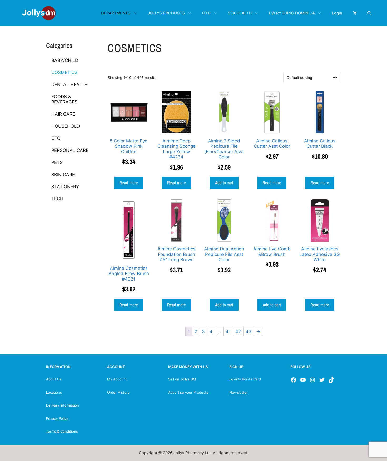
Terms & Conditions (62, 431)
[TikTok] (331, 380)
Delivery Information (62, 405)
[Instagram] (312, 380)
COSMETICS (64, 72)
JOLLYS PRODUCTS (166, 13)
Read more (128, 183)
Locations (54, 392)
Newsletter (238, 392)
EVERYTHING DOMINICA (292, 13)
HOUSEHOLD (65, 126)
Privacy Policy (57, 418)
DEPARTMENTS (116, 13)
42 (238, 331)
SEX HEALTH (240, 13)
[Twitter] (322, 380)
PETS (57, 162)
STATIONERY (65, 186)
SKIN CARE (63, 174)
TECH (57, 198)
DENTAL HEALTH (69, 84)
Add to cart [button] (224, 183)
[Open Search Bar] (369, 13)
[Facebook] (293, 380)
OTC (206, 13)
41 (228, 331)
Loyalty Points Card (245, 379)
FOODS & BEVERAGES (64, 99)
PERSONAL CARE (69, 150)
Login (337, 13)
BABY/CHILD (64, 60)
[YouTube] (303, 380)
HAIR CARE (63, 114)
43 (248, 331)
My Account (117, 379)
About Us (54, 379)
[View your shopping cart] (355, 13)
